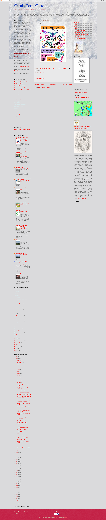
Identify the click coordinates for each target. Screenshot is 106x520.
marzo (18, 380)
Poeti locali (16, 334)
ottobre (18, 364)
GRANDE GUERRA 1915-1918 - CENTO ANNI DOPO (24, 227)
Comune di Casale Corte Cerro (21, 87)
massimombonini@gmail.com (80, 92)
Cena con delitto (20, 431)
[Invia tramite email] (35, 70)
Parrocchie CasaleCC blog (20, 94)
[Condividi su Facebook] (38, 70)
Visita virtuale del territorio (79, 32)
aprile (18, 377)
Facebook (16, 70)
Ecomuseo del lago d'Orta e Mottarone (22, 152)
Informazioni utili (18, 318)
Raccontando (17, 342)
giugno (18, 373)
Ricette (15, 344)
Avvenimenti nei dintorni (19, 299)
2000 (17, 492)
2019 (17, 463)
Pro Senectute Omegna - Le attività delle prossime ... (23, 423)
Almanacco (16, 291)
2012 (17, 479)
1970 (17, 503)
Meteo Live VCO (18, 118)
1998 (17, 494)
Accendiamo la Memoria (19, 120)
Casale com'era (17, 305)
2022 (17, 457)
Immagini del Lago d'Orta (21, 253)
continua (16, 50)
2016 (17, 470)
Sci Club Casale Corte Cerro (20, 96)
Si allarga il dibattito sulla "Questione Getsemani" (22, 436)
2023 (17, 454)
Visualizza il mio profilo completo (81, 128)
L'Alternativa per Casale (19, 112)
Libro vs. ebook (23, 274)
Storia (15, 348)
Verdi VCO (18, 210)
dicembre (19, 360)
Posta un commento (40, 78)
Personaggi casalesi (18, 332)
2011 (17, 481)
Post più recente (39, 84)
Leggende (16, 324)
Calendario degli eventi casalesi (81, 34)
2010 (17, 483)
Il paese (75, 24)
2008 (17, 487)
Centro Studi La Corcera (19, 85)
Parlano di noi (17, 330)
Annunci (16, 295)
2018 (17, 465)
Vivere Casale (17, 110)
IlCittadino (16, 317)
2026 (17, 356)
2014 (17, 474)
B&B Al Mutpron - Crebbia (20, 114)
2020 (17, 461)
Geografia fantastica (18, 315)
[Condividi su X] (37, 70)
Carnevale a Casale (21, 420)
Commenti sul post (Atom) (44, 87)
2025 (17, 358)
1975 (17, 500)
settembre (19, 367)
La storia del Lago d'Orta (21, 261)
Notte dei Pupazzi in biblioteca (23, 447)
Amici (15, 293)
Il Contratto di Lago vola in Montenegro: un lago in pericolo (25, 155)
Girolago (18, 239)
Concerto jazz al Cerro (22, 445)
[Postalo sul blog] (36, 70)
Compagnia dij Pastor (24, 66)
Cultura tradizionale (18, 309)
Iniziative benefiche (18, 320)
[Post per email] (69, 68)
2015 (17, 472)
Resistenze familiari (24, 168)
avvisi (15, 301)
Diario (15, 313)
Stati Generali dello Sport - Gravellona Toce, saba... (23, 426)
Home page (52, 84)
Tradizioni (76, 28)
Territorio (16, 350)
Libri (15, 326)
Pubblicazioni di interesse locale (81, 38)
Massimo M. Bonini (18, 57)
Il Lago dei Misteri (18, 116)
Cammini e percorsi (18, 303)
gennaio (19, 449)
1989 (17, 496)
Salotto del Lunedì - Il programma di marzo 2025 (23, 391)
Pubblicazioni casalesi (19, 340)
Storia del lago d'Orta (19, 122)
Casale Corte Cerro (29, 5)
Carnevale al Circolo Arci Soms (24, 394)
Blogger (66, 517)
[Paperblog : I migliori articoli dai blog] (56, 514)
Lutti (18, 433)
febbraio (19, 382)
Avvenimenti (17, 297)
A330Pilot (56, 517)
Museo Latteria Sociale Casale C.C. (23, 188)
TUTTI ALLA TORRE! (24, 240)
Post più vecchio (67, 84)
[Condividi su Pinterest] (39, 70)
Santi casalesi (17, 346)
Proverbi (16, 338)
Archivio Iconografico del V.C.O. (21, 124)
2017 (17, 468)
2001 (17, 489)
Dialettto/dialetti (17, 311)
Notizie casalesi (41, 72)
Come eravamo (17, 307)
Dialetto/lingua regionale (79, 30)
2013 (17, 476)
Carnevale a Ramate (21, 429)
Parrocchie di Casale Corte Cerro (21, 93)
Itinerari (16, 322)
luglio (18, 371)
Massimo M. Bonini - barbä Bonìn (21, 81)
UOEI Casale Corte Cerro (20, 104)
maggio (19, 375)
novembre (19, 362)
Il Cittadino (16, 108)
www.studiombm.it (82, 198)
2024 (17, 452)
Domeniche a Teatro (21, 439)
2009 (17, 485)
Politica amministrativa (19, 336)
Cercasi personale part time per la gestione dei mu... (24, 400)
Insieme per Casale (18, 106)
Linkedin (23, 75)
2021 (17, 459)
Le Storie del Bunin (18, 83)
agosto (18, 369)
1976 (17, 498)
